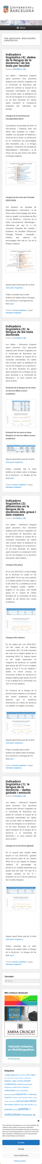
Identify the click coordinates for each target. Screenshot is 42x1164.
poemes (9, 1109)
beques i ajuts (11, 1081)
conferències (10, 1084)
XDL (24, 69)
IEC (27, 1094)
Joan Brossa (12, 1101)
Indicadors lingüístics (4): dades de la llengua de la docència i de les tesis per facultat (21, 60)
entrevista (9, 1090)
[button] (38, 1121)
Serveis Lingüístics (19, 310)
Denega (21, 1149)
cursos (19, 1084)
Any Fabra (30, 1075)
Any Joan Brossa (9, 1078)
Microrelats (9, 1105)
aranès (17, 1078)
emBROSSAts (16, 1087)
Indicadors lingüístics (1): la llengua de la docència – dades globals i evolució (18, 787)
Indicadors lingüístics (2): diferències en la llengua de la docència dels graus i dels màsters (21, 507)
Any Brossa (22, 1075)
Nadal (22, 1105)
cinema (20, 1081)
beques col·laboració (25, 1078)
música (16, 1104)
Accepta (21, 1142)
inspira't (15, 1097)
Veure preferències (21, 1155)
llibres (33, 1101)
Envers (17, 1090)
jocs (19, 1101)
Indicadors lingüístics (14, 288)
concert (27, 1081)
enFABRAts (25, 1087)
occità (35, 1104)
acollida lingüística (11, 1075)
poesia (15, 1109)
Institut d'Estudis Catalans (25, 1097)
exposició (20, 1094)
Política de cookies (20, 1161)
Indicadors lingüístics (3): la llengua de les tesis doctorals (19, 330)
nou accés (28, 1104)
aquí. (12, 304)
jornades (25, 1101)
